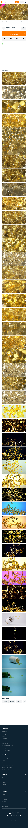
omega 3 (19, 700)
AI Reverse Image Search (7, 745)
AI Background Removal (7, 747)
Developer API (5, 742)
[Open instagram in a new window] (9, 815)
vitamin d (12, 700)
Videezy (3, 735)
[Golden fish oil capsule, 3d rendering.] (13, 619)
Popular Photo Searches (7, 766)
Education (4, 740)
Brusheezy (4, 731)
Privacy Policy (12, 823)
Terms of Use (6, 823)
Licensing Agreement (6, 757)
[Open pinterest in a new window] (13, 815)
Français (4, 803)
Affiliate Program (5, 762)
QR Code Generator (6, 749)
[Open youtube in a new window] (19, 815)
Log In (22, 2)
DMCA (3, 759)
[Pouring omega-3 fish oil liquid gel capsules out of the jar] (13, 660)
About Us (4, 781)
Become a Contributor (7, 786)
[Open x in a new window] (17, 815)
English (3, 794)
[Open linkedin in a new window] (11, 815)
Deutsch (4, 801)
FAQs (3, 777)
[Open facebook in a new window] (7, 815)
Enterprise (4, 738)
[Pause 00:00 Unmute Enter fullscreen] (14, 12)
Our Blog (4, 784)
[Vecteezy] (2, 2)
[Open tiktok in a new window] (15, 815)
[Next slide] (23, 700)
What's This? (14, 43)
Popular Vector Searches (7, 764)
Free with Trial (14, 33)
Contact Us (4, 779)
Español (4, 796)
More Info (5, 46)
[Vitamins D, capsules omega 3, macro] (13, 78)
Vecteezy (4, 733)
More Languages (5, 805)
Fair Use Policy (19, 823)
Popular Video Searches (7, 769)
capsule (5, 700)
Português (4, 798)
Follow (23, 28)
